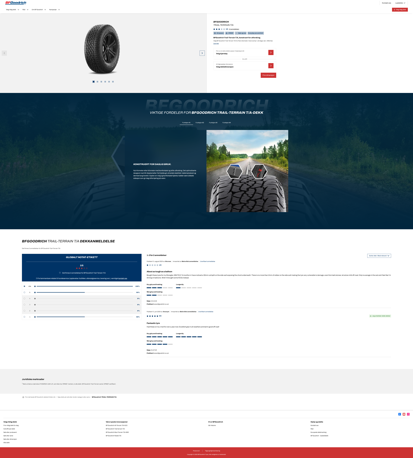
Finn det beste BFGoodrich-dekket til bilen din (40, 397)
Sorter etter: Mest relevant (378, 256)
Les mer (216, 43)
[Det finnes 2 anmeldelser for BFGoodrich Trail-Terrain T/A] (60, 273)
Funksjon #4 (227, 122)
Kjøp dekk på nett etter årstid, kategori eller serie (74, 397)
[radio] (81, 286)
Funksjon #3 (213, 122)
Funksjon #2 (200, 122)
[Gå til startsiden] (15, 3)
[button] (226, 29)
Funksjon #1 (186, 122)
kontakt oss (122, 278)
